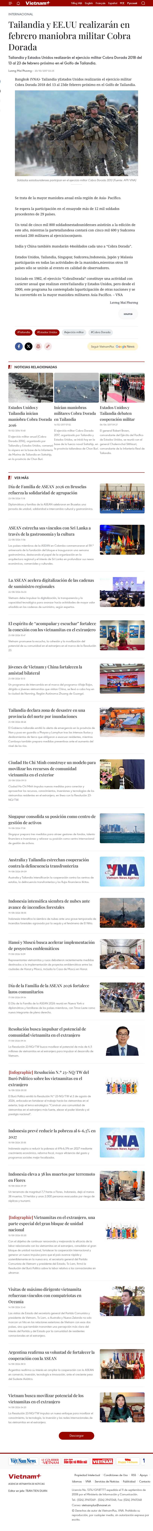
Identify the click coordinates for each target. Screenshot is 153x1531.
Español (112, 3)
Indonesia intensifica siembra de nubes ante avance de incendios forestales (49, 904)
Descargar (77, 1435)
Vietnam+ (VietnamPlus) (38, 3)
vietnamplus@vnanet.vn (96, 1505)
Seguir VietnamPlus (102, 346)
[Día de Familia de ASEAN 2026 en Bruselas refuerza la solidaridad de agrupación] (122, 498)
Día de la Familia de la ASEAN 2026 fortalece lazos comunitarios (48, 988)
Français (100, 3)
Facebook (19, 346)
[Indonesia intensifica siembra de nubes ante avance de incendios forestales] (122, 913)
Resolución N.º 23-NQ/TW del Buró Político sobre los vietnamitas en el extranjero (48, 1078)
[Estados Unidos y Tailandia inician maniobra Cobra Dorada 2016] (30, 388)
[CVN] (50, 1461)
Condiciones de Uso (116, 1475)
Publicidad (129, 1481)
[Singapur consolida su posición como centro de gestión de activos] (122, 828)
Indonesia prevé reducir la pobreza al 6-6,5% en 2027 (52, 1134)
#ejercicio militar (74, 332)
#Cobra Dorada (100, 332)
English (89, 3)
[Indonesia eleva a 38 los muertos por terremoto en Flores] (122, 1186)
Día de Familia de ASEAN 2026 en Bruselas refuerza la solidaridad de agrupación (47, 489)
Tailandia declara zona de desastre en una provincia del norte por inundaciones (46, 713)
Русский (132, 3)
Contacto (144, 1481)
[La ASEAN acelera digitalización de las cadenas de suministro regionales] (122, 592)
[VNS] (23, 1461)
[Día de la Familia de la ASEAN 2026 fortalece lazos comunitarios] (122, 997)
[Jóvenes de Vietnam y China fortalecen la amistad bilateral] (122, 679)
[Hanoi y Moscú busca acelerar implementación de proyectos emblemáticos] (122, 954)
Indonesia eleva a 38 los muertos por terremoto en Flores (51, 1177)
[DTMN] (75, 1461)
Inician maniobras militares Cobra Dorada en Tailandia (75, 413)
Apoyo (144, 1475)
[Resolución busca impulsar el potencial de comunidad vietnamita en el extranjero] (122, 1041)
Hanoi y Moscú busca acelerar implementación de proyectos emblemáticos (51, 945)
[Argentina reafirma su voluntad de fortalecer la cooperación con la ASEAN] (122, 1364)
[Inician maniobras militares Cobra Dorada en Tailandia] (76, 388)
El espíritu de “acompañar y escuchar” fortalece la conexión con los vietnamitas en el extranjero (52, 626)
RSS (133, 1475)
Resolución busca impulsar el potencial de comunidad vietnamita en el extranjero (47, 1032)
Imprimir (38, 346)
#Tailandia (23, 332)
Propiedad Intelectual (87, 1475)
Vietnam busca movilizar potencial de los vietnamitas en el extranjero (46, 1398)
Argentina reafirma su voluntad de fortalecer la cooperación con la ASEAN (51, 1355)
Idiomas (77, 1481)
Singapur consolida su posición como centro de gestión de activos (52, 819)
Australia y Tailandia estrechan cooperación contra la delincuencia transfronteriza (48, 863)
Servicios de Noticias (107, 1481)
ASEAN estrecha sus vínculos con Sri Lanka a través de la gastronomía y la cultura (49, 531)
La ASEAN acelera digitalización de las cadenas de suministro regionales (51, 583)
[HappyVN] (128, 1461)
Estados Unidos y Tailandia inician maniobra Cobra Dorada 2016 (30, 416)
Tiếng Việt (76, 3)
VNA (88, 1481)
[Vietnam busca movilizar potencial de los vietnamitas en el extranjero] (122, 1407)
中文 (122, 3)
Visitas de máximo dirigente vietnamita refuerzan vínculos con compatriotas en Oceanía (44, 1295)
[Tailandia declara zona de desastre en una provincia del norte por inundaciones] (122, 722)
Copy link (48, 346)
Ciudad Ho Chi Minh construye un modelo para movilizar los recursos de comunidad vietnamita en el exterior (52, 768)
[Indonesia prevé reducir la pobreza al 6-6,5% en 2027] (122, 1142)
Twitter (28, 346)
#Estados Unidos (47, 332)
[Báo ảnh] (102, 1461)
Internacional (20, 14)
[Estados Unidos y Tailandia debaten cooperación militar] (122, 388)
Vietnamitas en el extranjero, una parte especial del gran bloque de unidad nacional (51, 1223)
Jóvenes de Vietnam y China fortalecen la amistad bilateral (45, 670)
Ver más (21, 477)
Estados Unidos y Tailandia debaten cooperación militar (117, 413)
